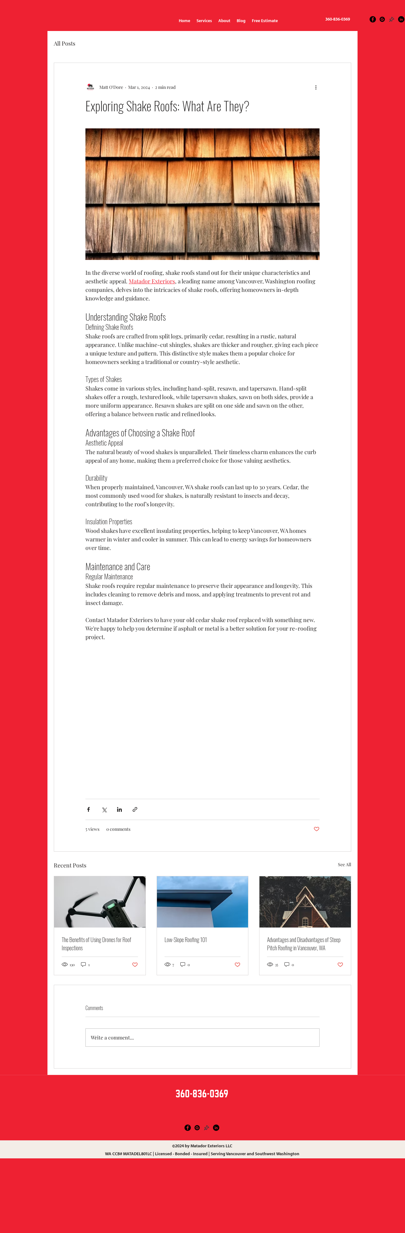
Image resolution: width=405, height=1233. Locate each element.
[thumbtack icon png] (392, 19)
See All (344, 864)
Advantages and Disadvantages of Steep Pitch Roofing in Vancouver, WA (303, 943)
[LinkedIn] (401, 19)
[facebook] (373, 19)
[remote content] (202, 706)
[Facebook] (187, 1128)
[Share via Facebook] (88, 809)
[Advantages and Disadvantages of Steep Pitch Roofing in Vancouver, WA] (305, 902)
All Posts (64, 43)
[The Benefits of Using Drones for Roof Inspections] (100, 902)
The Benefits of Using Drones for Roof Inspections (96, 943)
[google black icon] (382, 19)
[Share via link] (135, 809)
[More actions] (316, 87)
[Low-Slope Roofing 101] (202, 902)
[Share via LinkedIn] (119, 809)
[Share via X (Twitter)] (104, 809)
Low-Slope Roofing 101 (186, 939)
